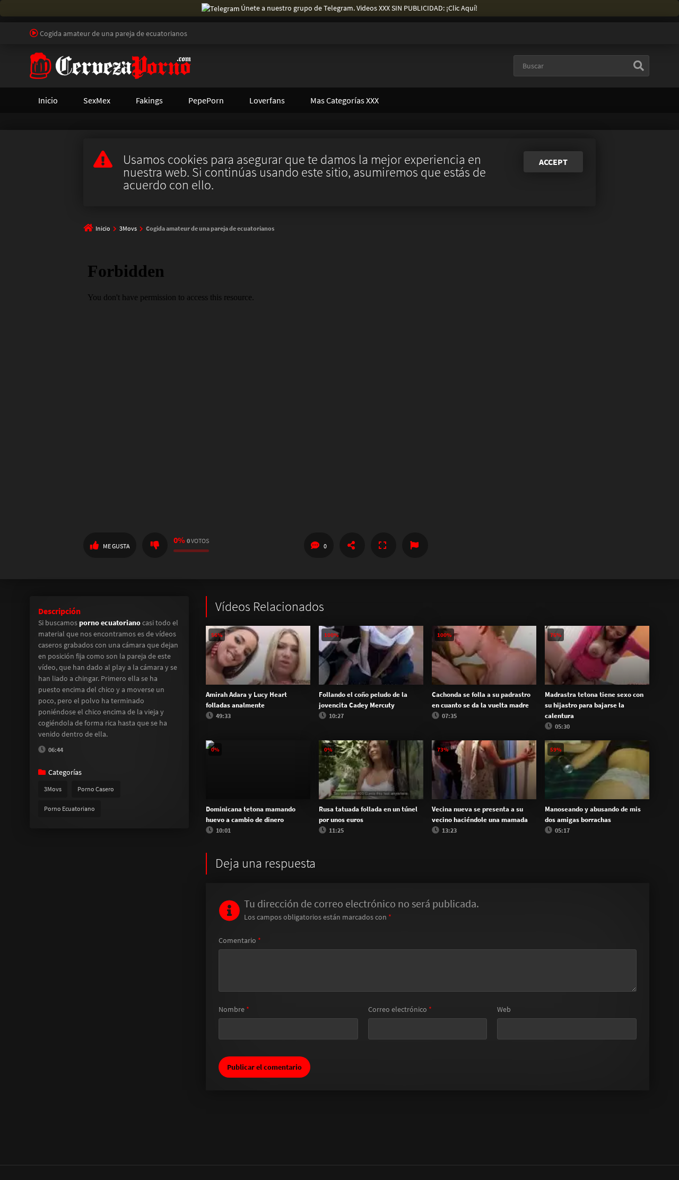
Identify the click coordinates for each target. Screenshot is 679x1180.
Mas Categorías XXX (344, 100)
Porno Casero (95, 789)
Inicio (48, 100)
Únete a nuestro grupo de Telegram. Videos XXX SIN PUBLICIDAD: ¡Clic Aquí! (359, 8)
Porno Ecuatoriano (69, 808)
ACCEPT (553, 161)
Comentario (240, 940)
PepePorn (206, 100)
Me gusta (116, 546)
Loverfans (267, 100)
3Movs (128, 228)
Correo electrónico (400, 1009)
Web (504, 1009)
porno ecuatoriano (110, 622)
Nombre (234, 1009)
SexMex (96, 100)
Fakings (149, 100)
